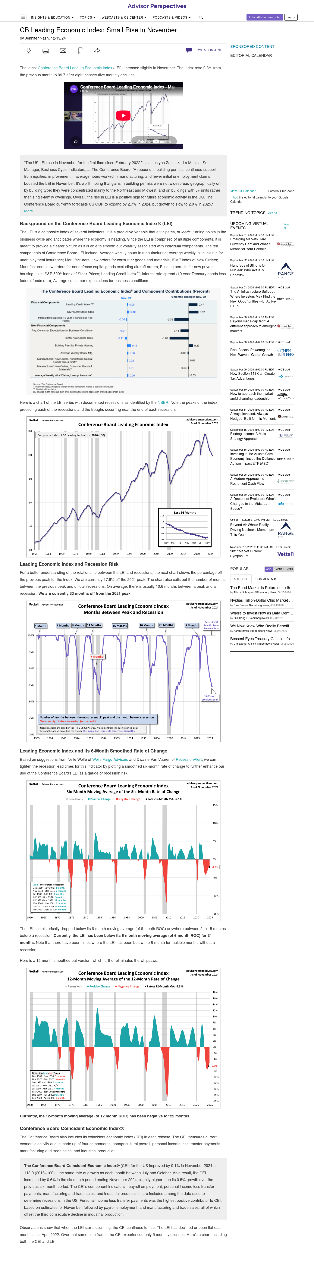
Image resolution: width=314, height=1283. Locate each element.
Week (269, 569)
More (28, 210)
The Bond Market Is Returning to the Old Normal (271, 587)
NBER (163, 402)
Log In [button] (291, 17)
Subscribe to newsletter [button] (265, 17)
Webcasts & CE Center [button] (123, 17)
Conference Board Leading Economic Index (75, 67)
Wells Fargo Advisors (110, 759)
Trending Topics (248, 212)
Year (290, 569)
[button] (28, 51)
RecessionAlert (189, 759)
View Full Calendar (243, 191)
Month (279, 569)
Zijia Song (239, 618)
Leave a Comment (207, 50)
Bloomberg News (266, 592)
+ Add (234, 197)
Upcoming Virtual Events (249, 225)
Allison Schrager (243, 592)
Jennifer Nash (37, 38)
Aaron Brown (241, 630)
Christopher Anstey (245, 643)
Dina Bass (240, 605)
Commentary (266, 579)
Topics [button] (86, 17)
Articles (241, 579)
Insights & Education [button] (51, 17)
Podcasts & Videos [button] (170, 17)
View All (272, 212)
